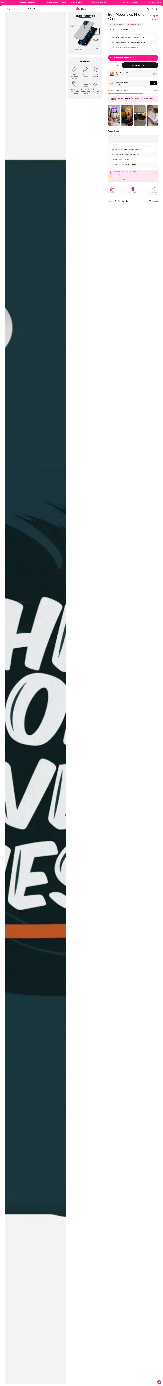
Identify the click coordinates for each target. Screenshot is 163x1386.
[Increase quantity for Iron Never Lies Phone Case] (118, 65)
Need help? (155, 201)
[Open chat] (159, 1382)
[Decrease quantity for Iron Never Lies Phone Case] (110, 65)
